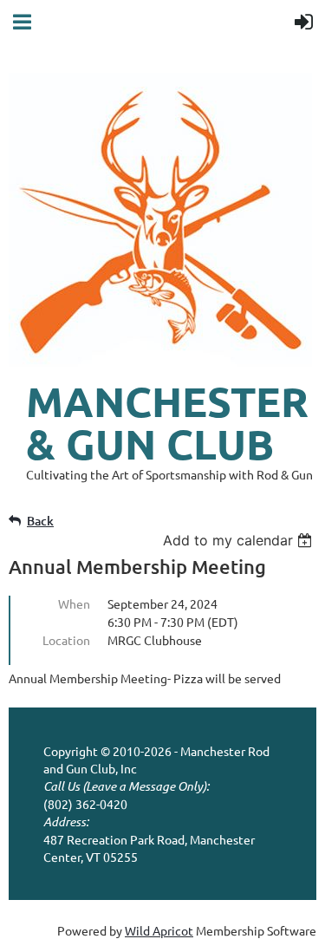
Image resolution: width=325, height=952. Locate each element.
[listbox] (239, 540)
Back (40, 520)
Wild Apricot (159, 930)
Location (66, 640)
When (74, 603)
